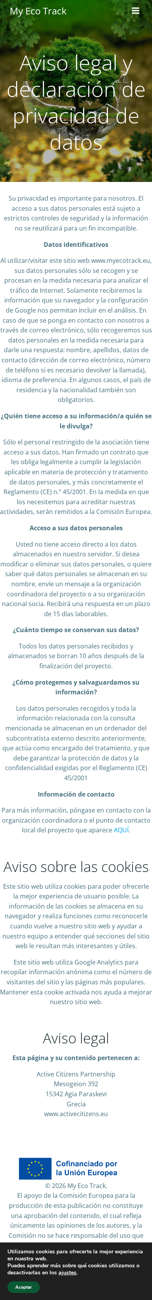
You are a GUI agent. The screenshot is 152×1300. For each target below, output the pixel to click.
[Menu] (135, 10)
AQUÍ (121, 830)
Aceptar (23, 1287)
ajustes (67, 1272)
